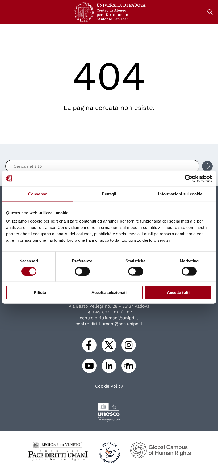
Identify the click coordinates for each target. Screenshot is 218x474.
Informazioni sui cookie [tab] (180, 193)
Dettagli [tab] (109, 193)
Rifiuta (40, 292)
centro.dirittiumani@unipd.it (109, 317)
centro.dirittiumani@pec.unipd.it (109, 323)
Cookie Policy (109, 386)
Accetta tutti (178, 292)
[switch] (82, 271)
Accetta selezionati (109, 292)
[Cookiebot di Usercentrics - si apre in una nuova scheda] (188, 178)
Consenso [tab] (37, 193)
